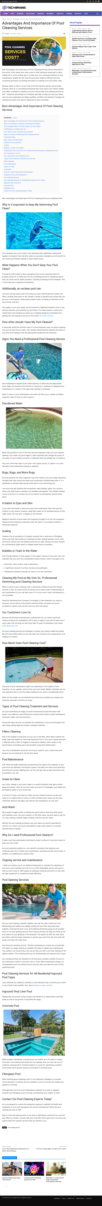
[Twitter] (93, 1)
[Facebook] (87, 1)
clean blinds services (10, 626)
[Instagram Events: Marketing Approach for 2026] (34, 1169)
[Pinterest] (26, 1137)
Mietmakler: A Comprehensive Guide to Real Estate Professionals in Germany (55, 1179)
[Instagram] (90, 1)
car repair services (46, 316)
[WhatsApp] (30, 1137)
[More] (35, 1137)
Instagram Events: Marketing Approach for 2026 (81, 63)
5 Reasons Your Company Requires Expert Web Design (83, 55)
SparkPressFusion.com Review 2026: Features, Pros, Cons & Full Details (84, 39)
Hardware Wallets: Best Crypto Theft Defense (84, 47)
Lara (7, 33)
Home (4, 19)
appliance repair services (42, 985)
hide (14, 118)
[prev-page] (3, 1186)
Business (74, 28)
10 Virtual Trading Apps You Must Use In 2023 (51, 1149)
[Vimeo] (96, 1)
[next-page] (6, 1186)
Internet (9, 19)
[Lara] (3, 34)
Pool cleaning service (14, 1127)
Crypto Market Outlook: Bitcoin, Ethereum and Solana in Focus (82, 31)
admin (79, 28)
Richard (80, 44)
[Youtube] (99, 1)
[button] (97, 13)
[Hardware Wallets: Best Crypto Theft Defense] (12, 1169)
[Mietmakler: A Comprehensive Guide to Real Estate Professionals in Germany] (56, 1169)
